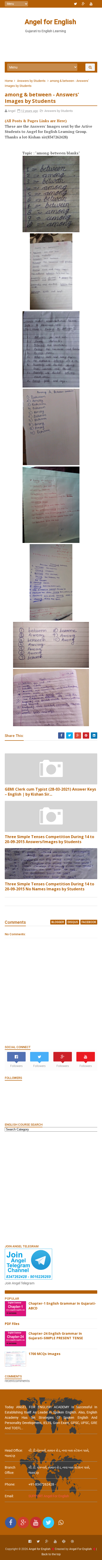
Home (9, 81)
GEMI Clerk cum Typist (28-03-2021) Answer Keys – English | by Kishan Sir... (50, 792)
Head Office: (14, 1450)
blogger (57, 922)
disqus (73, 922)
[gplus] (83, 4)
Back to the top (51, 1554)
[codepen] (63, 1541)
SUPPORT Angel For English (48, 1496)
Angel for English (50, 22)
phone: (10, 1484)
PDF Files (12, 1323)
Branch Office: (10, 1470)
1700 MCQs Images (44, 1353)
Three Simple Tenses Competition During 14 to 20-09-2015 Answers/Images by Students (49, 839)
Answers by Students (31, 81)
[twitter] (75, 4)
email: (9, 1496)
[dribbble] (72, 1541)
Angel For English (80, 1549)
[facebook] (29, 1541)
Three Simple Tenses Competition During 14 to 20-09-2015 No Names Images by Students (49, 886)
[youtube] (91, 4)
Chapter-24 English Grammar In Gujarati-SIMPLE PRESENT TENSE (55, 1335)
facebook (89, 922)
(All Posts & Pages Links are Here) (36, 120)
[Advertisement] (51, 1187)
